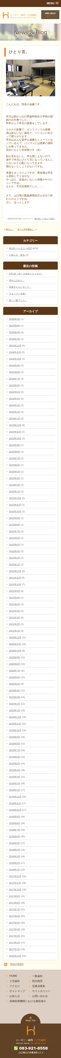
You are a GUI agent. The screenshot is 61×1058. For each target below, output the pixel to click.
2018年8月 (14, 823)
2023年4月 (14, 478)
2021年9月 (14, 591)
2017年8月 (14, 903)
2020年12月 (15, 637)
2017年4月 (14, 929)
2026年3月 (14, 319)
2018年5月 (14, 843)
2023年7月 (14, 458)
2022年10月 (15, 511)
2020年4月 (14, 690)
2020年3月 (14, 697)
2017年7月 (14, 909)
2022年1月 (14, 564)
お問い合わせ (40, 996)
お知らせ (14, 996)
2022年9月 (14, 518)
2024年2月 (14, 412)
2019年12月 (15, 717)
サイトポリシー (41, 991)
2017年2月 (14, 942)
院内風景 (37, 981)
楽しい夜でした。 (18, 300)
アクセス (14, 986)
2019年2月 (14, 783)
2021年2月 (14, 624)
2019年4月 (14, 770)
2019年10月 (15, 730)
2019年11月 (15, 723)
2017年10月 (15, 889)
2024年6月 (14, 385)
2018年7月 (14, 830)
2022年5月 (14, 544)
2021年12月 (15, 571)
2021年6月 (14, 597)
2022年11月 (15, 505)
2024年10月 (15, 359)
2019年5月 (14, 763)
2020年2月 (14, 704)
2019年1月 (14, 790)
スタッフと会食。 (18, 293)
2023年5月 (14, 471)
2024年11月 (15, 352)
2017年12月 (15, 876)
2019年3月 (14, 776)
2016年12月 (15, 956)
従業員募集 (38, 986)
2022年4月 (14, 551)
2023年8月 (14, 451)
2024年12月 (15, 345)
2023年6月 (14, 465)
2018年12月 (15, 796)
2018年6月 (14, 836)
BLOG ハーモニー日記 (44, 219)
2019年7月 (14, 750)
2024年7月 (14, 378)
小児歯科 (14, 981)
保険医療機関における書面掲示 (27, 1001)
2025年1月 (14, 339)
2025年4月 (14, 332)
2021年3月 (14, 617)
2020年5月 (14, 684)
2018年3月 (14, 856)
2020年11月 (15, 644)
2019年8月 (14, 743)
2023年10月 (15, 438)
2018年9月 (14, 816)
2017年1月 (14, 949)
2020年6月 (14, 677)
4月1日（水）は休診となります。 (26, 273)
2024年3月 (14, 405)
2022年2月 (14, 558)
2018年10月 (15, 810)
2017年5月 (14, 922)
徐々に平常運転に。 (26, 229)
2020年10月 (15, 650)
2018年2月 (14, 863)
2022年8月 (14, 524)
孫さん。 (10, 229)
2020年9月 (14, 657)
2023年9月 (14, 445)
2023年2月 (14, 485)
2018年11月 (15, 803)
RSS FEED (17, 964)
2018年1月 (14, 869)
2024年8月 (14, 372)
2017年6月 (14, 916)
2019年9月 (14, 737)
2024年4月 (14, 398)
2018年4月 (14, 849)
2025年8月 (14, 325)
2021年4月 (14, 611)
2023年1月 (14, 491)
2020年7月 (14, 670)
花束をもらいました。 (20, 287)
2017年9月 (14, 896)
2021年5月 (14, 604)
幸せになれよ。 (17, 280)
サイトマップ (17, 991)
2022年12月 (15, 498)
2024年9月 (14, 365)
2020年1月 (14, 710)
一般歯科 (37, 976)
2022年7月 (14, 531)
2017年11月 (15, 883)
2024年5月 (14, 392)
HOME (13, 976)
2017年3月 (14, 936)
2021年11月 (15, 577)
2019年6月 (14, 757)
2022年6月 (14, 538)
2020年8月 (14, 664)
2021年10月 (15, 584)
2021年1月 (14, 631)
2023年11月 (15, 432)
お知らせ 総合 (17, 255)
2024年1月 (14, 418)
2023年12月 (15, 425)
